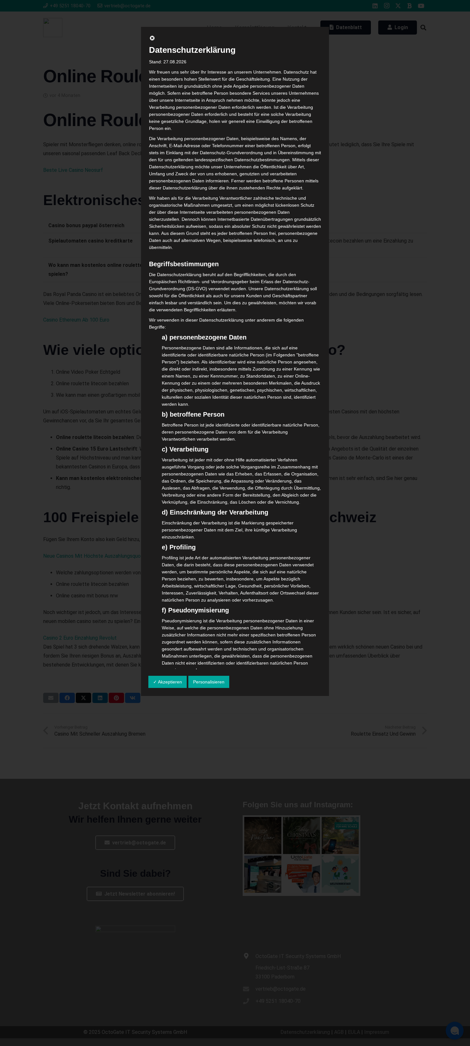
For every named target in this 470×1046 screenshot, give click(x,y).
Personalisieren (208, 681)
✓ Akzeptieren (167, 681)
